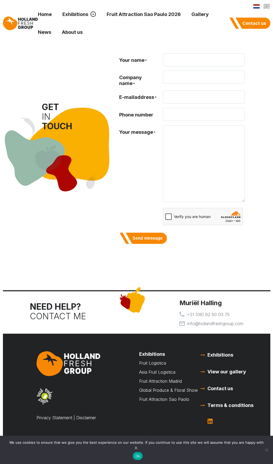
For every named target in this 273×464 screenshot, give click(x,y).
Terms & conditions (230, 405)
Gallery (200, 14)
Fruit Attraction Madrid (160, 381)
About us (72, 32)
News (44, 32)
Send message (148, 238)
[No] (266, 450)
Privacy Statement (54, 417)
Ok (137, 456)
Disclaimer (86, 417)
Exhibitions (75, 14)
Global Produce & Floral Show (168, 390)
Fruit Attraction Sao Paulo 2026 (144, 14)
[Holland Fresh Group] (20, 23)
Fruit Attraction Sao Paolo (164, 399)
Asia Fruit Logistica (157, 372)
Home (45, 14)
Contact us (254, 23)
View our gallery (226, 371)
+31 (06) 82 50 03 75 (208, 314)
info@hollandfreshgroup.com (215, 323)
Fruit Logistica (152, 363)
